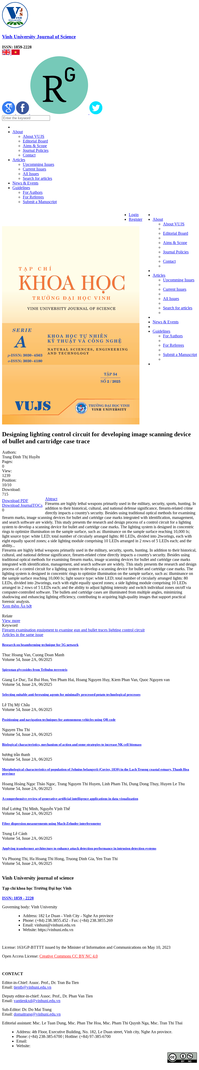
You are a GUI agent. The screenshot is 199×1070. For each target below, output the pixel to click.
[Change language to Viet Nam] (15, 53)
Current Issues (34, 169)
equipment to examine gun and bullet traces (72, 630)
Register (135, 219)
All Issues (31, 174)
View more (11, 620)
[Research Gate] (59, 113)
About (17, 132)
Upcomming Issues (38, 164)
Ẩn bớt (26, 606)
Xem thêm (11, 606)
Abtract (51, 499)
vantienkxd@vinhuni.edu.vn (37, 1000)
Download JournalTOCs (22, 505)
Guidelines (21, 188)
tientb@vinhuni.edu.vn (32, 987)
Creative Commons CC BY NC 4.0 (68, 956)
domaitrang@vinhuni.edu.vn (37, 1014)
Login (134, 214)
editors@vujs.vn (41, 1041)
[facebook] (23, 113)
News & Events (25, 183)
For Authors (32, 192)
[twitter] (95, 113)
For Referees (33, 197)
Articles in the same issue (22, 634)
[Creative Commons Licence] (182, 1061)
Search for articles (37, 178)
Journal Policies (35, 150)
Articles (18, 160)
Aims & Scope (35, 146)
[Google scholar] (9, 113)
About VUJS (33, 136)
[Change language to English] (6, 53)
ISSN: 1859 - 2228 (18, 898)
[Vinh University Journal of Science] (15, 26)
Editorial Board (35, 141)
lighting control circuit (126, 630)
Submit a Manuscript (40, 201)
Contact (29, 155)
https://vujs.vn (42, 1046)
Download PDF (15, 500)
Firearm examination (19, 630)
